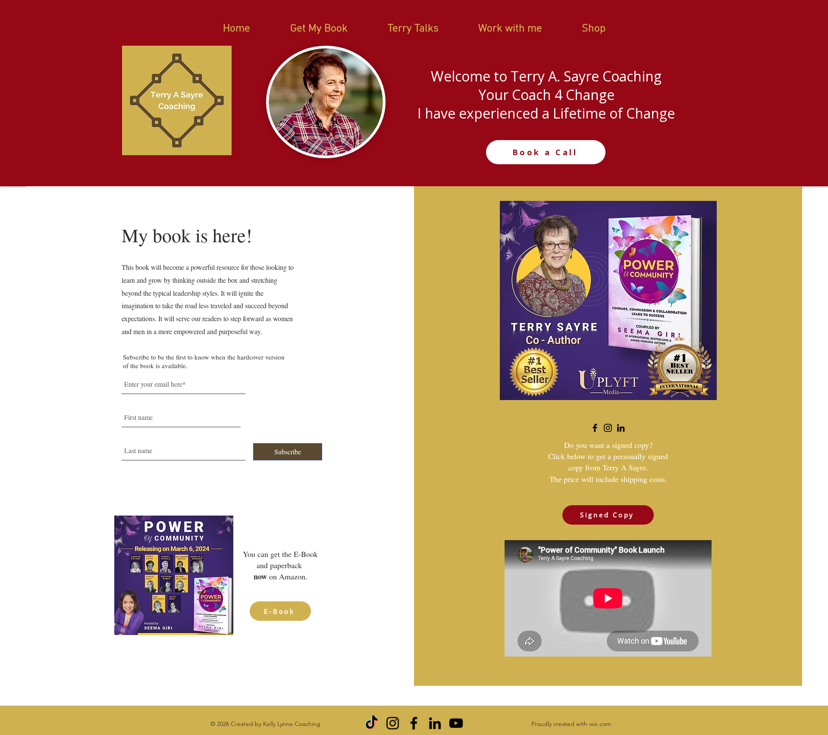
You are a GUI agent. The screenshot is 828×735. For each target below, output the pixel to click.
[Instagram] (607, 427)
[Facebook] (595, 427)
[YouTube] (456, 723)
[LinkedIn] (620, 427)
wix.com (600, 724)
